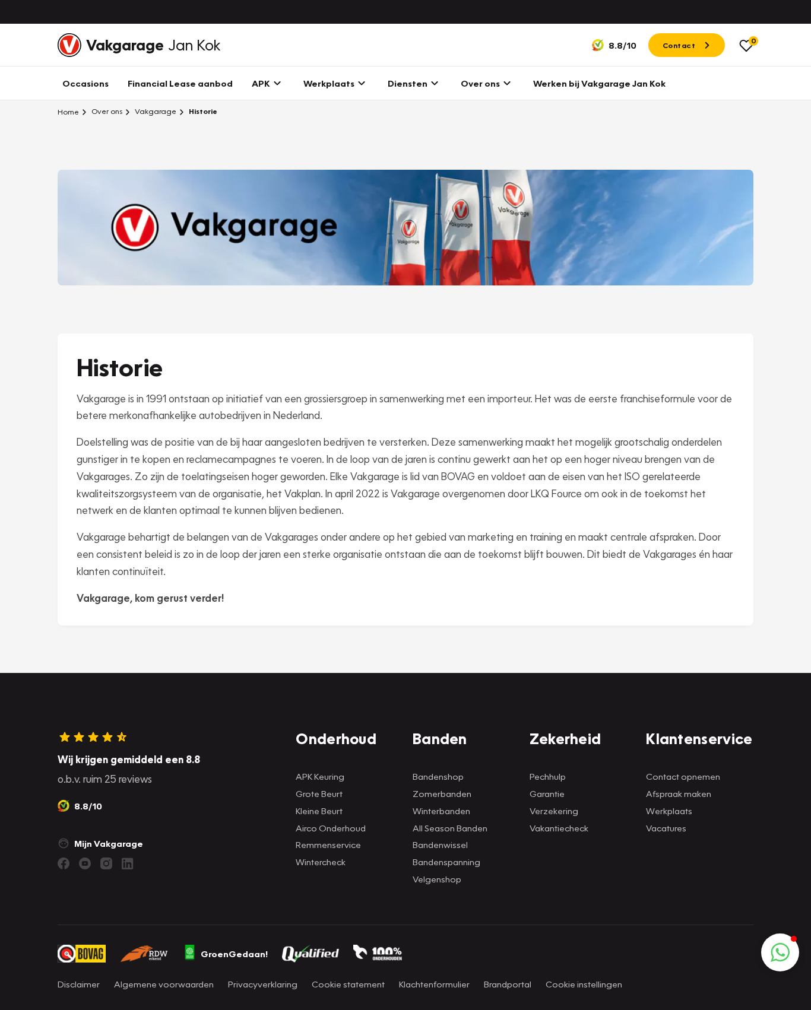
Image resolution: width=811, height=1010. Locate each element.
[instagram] (106, 863)
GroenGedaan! (234, 953)
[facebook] (63, 863)
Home (68, 111)
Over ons (106, 111)
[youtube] (85, 863)
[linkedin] (128, 863)
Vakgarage (154, 111)
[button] (780, 952)
